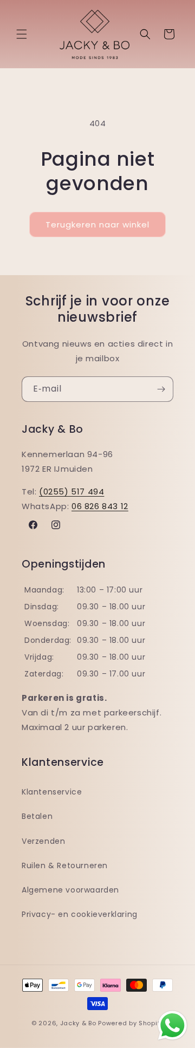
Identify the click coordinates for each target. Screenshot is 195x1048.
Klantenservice (52, 791)
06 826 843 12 (100, 506)
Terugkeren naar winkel (98, 224)
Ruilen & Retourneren (65, 865)
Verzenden (43, 841)
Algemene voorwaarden (70, 889)
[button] (22, 34)
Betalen (37, 816)
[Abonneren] (161, 389)
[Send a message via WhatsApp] (172, 1025)
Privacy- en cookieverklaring (80, 914)
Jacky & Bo (78, 1023)
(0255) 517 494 (71, 491)
